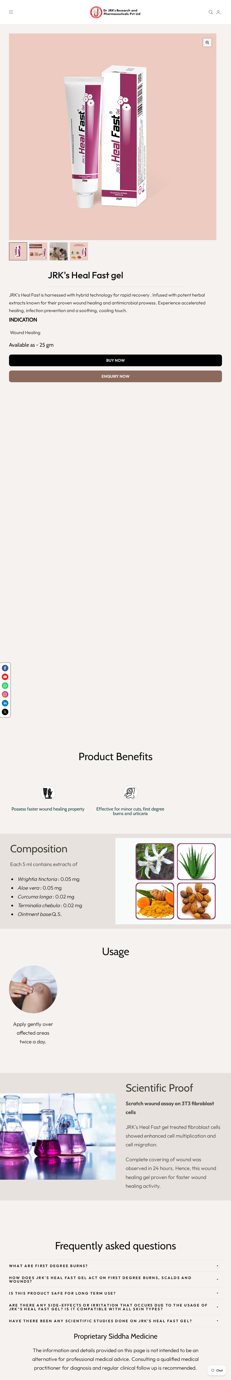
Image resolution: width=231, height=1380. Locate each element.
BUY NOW (115, 360)
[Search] (211, 12)
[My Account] (218, 12)
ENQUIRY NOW (115, 376)
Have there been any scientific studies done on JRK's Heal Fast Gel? (100, 1321)
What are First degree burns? (48, 1266)
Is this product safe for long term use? (62, 1293)
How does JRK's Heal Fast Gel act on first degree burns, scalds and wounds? (100, 1279)
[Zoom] (207, 42)
